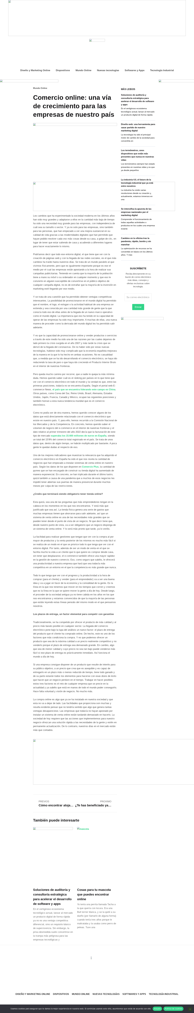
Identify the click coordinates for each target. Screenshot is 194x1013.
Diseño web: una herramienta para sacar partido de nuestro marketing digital (138, 127)
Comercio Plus (90, 466)
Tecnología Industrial (162, 70)
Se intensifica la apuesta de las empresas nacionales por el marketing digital (136, 212)
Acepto (157, 1008)
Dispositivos (63, 70)
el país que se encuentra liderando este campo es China (83, 389)
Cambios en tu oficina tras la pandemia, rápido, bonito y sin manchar (136, 241)
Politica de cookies (173, 1008)
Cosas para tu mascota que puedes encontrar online (94, 894)
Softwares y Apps (134, 70)
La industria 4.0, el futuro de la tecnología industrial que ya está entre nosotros (137, 182)
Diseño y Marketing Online (35, 70)
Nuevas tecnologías (108, 70)
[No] (190, 1009)
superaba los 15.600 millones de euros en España (78, 435)
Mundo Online (83, 70)
